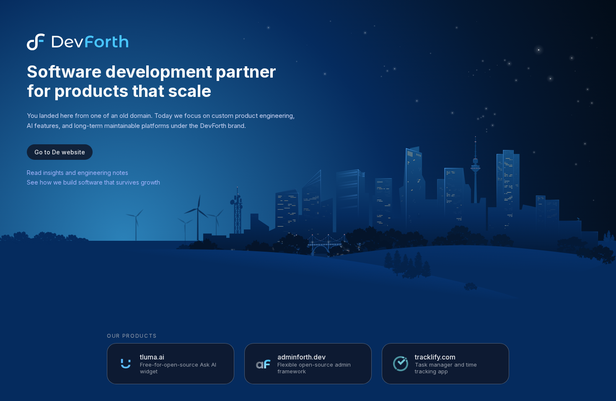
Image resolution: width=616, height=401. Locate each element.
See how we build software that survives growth (93, 182)
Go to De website (59, 152)
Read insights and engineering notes (77, 172)
